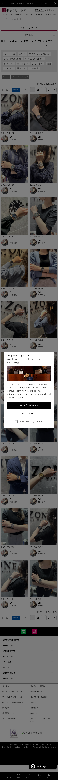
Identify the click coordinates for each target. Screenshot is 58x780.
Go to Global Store (29, 405)
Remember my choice (30, 422)
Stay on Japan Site (29, 413)
